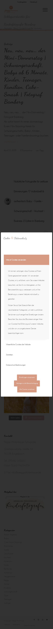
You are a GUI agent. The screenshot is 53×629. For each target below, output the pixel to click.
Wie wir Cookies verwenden (16, 260)
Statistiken (9, 355)
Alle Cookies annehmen (26, 389)
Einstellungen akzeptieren (27, 377)
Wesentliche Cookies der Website (18, 344)
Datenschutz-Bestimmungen (16, 365)
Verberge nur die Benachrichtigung (27, 383)
